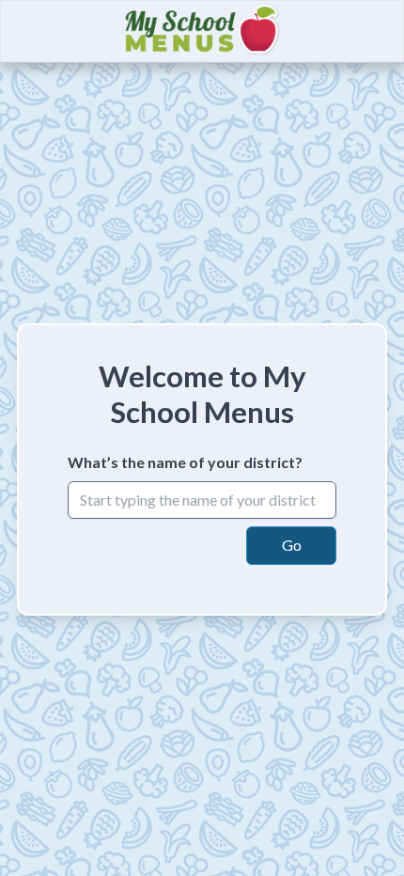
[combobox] (202, 500)
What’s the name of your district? (185, 462)
